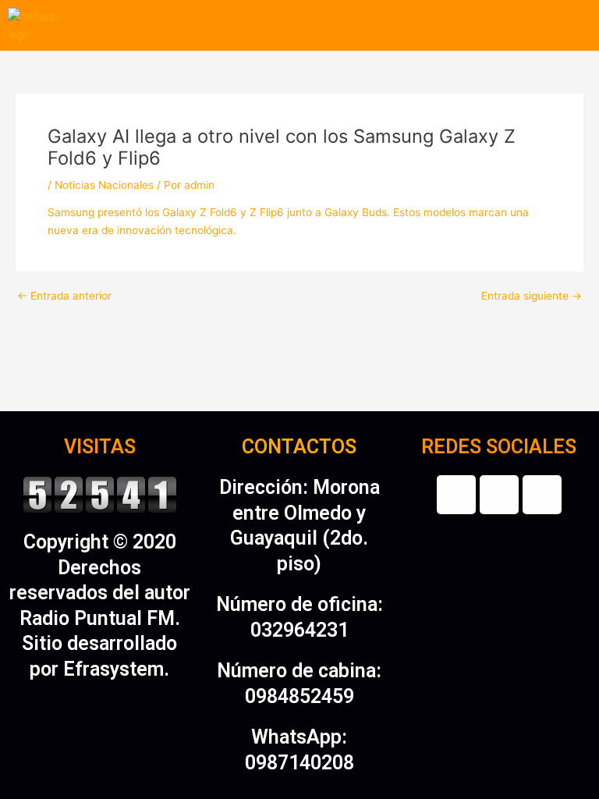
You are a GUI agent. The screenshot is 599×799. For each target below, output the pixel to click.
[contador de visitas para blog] (100, 493)
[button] (335, 25)
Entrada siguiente (531, 296)
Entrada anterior (64, 296)
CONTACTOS (299, 446)
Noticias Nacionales (104, 185)
